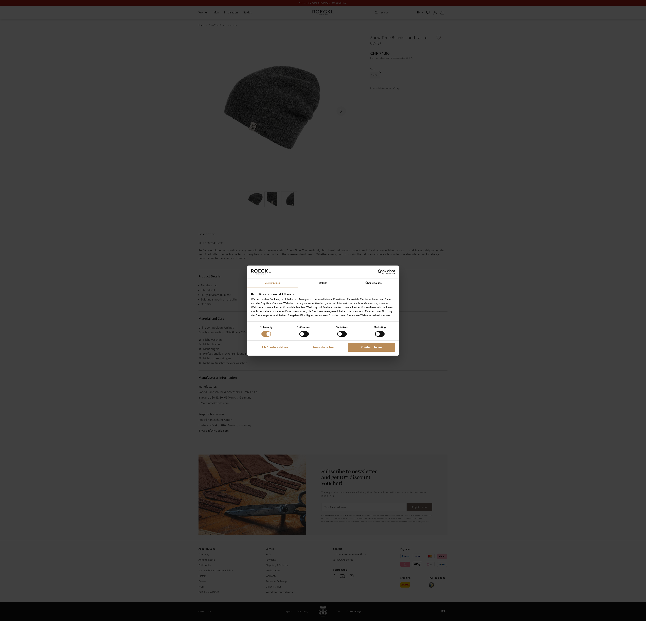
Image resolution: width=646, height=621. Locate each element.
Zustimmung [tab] (272, 282)
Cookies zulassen (371, 347)
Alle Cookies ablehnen (275, 347)
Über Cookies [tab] (373, 282)
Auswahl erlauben (323, 347)
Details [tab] (323, 282)
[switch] (304, 334)
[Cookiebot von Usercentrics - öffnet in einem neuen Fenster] (380, 271)
